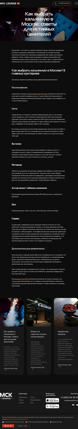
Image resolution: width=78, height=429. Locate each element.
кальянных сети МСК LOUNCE (24, 279)
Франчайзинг (35, 400)
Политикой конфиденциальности (17, 419)
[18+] (8, 3)
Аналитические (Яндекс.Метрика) (38, 422)
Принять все (8, 426)
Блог (32, 402)
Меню (21, 400)
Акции (21, 402)
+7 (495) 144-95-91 (64, 3)
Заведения (23, 397)
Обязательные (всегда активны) (14, 422)
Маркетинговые (57, 422)
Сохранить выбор (22, 426)
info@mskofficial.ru (71, 400)
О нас (32, 397)
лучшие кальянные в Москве (36, 94)
